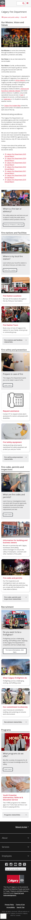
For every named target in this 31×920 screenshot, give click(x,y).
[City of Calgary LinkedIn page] (20, 864)
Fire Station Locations (12, 296)
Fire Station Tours (10, 325)
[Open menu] (27, 3)
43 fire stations (20, 80)
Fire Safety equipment (12, 442)
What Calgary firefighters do (15, 678)
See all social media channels (15, 869)
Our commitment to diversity (15, 707)
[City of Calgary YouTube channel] (15, 864)
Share (23, 17)
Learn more (8, 385)
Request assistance (11, 411)
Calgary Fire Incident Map (12, 106)
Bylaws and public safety (11, 17)
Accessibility (11, 907)
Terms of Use (20, 905)
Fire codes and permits (12, 578)
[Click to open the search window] (21, 3)
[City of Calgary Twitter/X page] (24, 864)
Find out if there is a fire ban (13, 225)
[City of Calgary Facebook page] (6, 864)
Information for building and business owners (15, 541)
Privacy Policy (9, 905)
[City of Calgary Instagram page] (11, 864)
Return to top (21, 827)
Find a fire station (10, 270)
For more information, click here (15, 651)
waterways (7, 99)
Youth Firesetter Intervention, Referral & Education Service (13, 797)
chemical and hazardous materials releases (15, 90)
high (21, 95)
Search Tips (20, 907)
